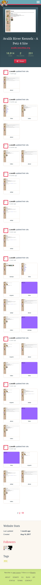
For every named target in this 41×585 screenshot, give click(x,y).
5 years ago (12, 386)
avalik (13, 71)
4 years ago (12, 204)
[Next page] (22, 513)
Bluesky (33, 572)
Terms (20, 580)
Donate (16, 577)
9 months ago (13, 175)
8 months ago (13, 147)
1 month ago (12, 73)
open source (17, 572)
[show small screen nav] (38, 2)
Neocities (7, 572)
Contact (28, 580)
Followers (9, 542)
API (34, 577)
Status (12, 580)
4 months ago (13, 102)
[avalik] (6, 72)
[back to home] (4, 3)
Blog (28, 577)
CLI (22, 577)
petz (5, 561)
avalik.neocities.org (20, 47)
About (7, 577)
